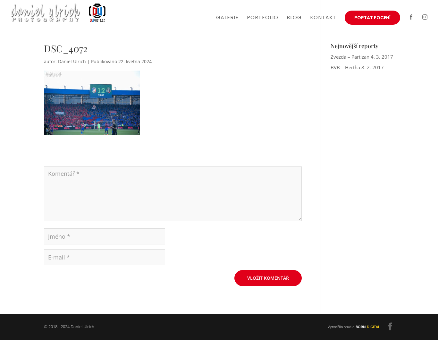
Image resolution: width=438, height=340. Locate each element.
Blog (294, 18)
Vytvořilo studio (354, 326)
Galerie (227, 18)
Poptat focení (372, 17)
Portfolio (262, 18)
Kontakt (323, 18)
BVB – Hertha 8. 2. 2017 (357, 67)
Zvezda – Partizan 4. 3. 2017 (362, 57)
